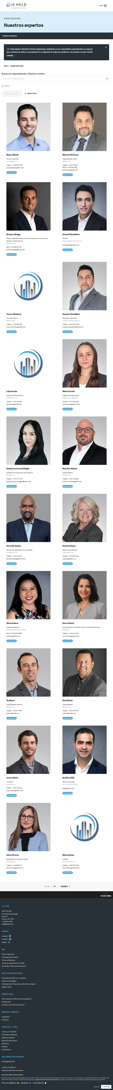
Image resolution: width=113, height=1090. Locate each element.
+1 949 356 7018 (17, 165)
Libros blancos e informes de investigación (16, 999)
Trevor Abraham (13, 314)
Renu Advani (68, 623)
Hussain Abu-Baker (71, 314)
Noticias (5, 1047)
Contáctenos (6, 1050)
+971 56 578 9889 (16, 633)
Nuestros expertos (8, 1038)
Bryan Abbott (12, 155)
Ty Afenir (10, 701)
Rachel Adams (69, 546)
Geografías (5, 1017)
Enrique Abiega (13, 235)
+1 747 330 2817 (17, 556)
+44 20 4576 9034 (73, 324)
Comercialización (38, 1083)
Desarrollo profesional (9, 1035)
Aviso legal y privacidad (10, 957)
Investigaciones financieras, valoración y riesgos (18, 984)
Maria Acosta (68, 391)
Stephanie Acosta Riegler (18, 469)
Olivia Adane (12, 623)
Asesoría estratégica (9, 981)
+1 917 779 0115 (73, 165)
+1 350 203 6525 (73, 865)
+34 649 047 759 (16, 247)
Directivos (5, 1044)
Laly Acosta (11, 391)
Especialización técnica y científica (14, 978)
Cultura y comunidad (9, 1032)
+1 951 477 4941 (17, 710)
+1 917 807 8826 (72, 167)
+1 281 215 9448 (73, 479)
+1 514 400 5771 (17, 865)
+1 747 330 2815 (17, 401)
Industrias (5, 1020)
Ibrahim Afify (68, 778)
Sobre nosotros (17, 66)
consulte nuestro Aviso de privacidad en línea (47, 1079)
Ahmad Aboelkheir (71, 235)
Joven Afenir (12, 778)
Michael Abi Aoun (70, 155)
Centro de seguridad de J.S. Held (13, 963)
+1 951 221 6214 (17, 788)
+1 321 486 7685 (73, 401)
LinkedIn (5, 936)
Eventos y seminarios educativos (13, 1005)
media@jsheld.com (8, 1061)
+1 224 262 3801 (73, 633)
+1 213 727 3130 (17, 479)
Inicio (6, 66)
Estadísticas (25, 1083)
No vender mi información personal (14, 966)
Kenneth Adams (13, 546)
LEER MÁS (10, 56)
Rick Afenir (67, 701)
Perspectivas (6, 1002)
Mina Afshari (68, 855)
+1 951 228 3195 (73, 710)
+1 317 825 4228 (73, 556)
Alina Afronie (12, 855)
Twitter (4, 942)
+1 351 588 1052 (17, 324)
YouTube (5, 939)
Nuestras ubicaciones (9, 1041)
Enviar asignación (8, 954)
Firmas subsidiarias (8, 960)
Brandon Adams (69, 469)
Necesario (9, 1083)
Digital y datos (7, 987)
